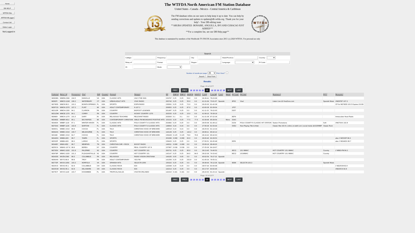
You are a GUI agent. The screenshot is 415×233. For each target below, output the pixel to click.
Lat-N (204, 94)
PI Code (235, 94)
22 (203, 90)
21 (200, 90)
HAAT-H (190, 94)
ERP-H (175, 94)
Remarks (339, 94)
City (83, 94)
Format (113, 94)
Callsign (55, 94)
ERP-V (182, 94)
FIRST (175, 90)
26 (218, 90)
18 (191, 90)
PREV (184, 90)
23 (207, 90)
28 (224, 90)
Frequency (76, 94)
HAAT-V (198, 94)
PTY (325, 94)
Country (105, 94)
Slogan (137, 94)
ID (167, 94)
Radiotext (276, 94)
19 (194, 90)
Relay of (63, 94)
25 (215, 90)
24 (212, 90)
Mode (228, 94)
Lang (221, 94)
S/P (98, 94)
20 (197, 90)
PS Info (243, 94)
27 (221, 90)
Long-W (213, 94)
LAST (239, 90)
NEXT (229, 90)
